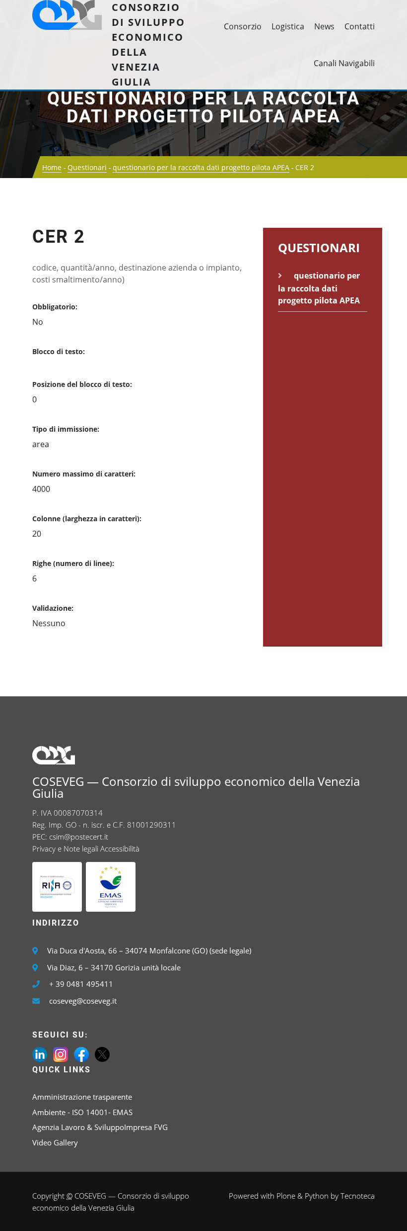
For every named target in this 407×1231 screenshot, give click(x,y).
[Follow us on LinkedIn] (39, 1053)
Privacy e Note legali (65, 848)
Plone (285, 1196)
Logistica (287, 26)
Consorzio (243, 26)
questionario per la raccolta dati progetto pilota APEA (203, 107)
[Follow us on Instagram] (60, 1053)
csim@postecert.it (78, 837)
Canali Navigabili (344, 63)
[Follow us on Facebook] (81, 1053)
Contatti (359, 26)
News (324, 26)
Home (52, 167)
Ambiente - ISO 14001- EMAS (82, 1112)
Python (317, 1196)
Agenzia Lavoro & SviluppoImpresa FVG (100, 1127)
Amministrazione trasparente (82, 1097)
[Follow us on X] (102, 1053)
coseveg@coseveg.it (83, 1001)
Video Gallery (55, 1142)
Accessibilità (119, 848)
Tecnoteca (357, 1196)
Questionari (87, 167)
